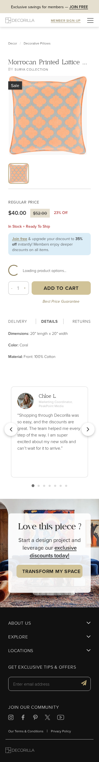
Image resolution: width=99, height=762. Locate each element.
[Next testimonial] (88, 429)
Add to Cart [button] (61, 288)
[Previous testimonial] (11, 429)
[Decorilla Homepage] (20, 20)
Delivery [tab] (17, 321)
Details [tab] (49, 321)
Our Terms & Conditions (25, 731)
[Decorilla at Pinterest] (35, 718)
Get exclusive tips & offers (42, 667)
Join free (19, 238)
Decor (12, 43)
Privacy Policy (61, 731)
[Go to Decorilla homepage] (20, 750)
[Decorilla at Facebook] (23, 718)
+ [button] (25, 288)
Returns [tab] (82, 321)
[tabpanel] (49, 345)
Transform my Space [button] (51, 571)
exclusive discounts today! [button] (53, 551)
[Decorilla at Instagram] (10, 718)
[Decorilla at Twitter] (47, 718)
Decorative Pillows (37, 43)
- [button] (12, 288)
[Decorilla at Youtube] (60, 718)
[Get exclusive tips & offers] (84, 683)
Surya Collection (31, 69)
